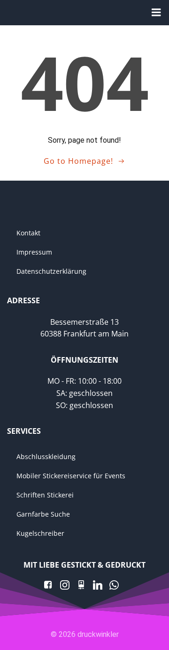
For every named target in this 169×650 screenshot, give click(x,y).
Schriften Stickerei (45, 494)
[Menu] (156, 13)
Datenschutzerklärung (51, 271)
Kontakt (28, 232)
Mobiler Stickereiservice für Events (70, 475)
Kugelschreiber (40, 533)
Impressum (34, 252)
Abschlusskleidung (46, 456)
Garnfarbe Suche (43, 514)
